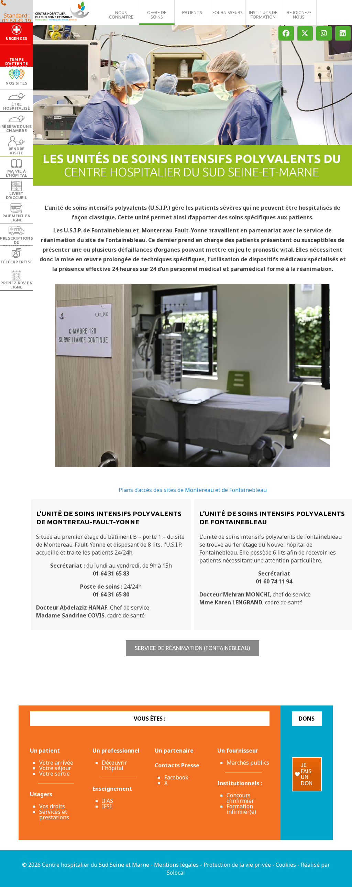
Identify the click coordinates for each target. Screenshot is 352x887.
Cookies (286, 864)
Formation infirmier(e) (241, 808)
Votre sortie (54, 773)
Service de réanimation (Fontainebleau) (192, 648)
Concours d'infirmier (240, 797)
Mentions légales (176, 864)
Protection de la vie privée (237, 864)
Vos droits (52, 806)
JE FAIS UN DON (306, 774)
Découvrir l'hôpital (114, 765)
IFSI (107, 806)
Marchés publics (248, 762)
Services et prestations (54, 814)
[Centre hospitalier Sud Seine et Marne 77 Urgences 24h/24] (62, 12)
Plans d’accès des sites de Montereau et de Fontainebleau (193, 490)
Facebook (176, 777)
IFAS (107, 800)
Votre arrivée (56, 762)
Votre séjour (55, 768)
